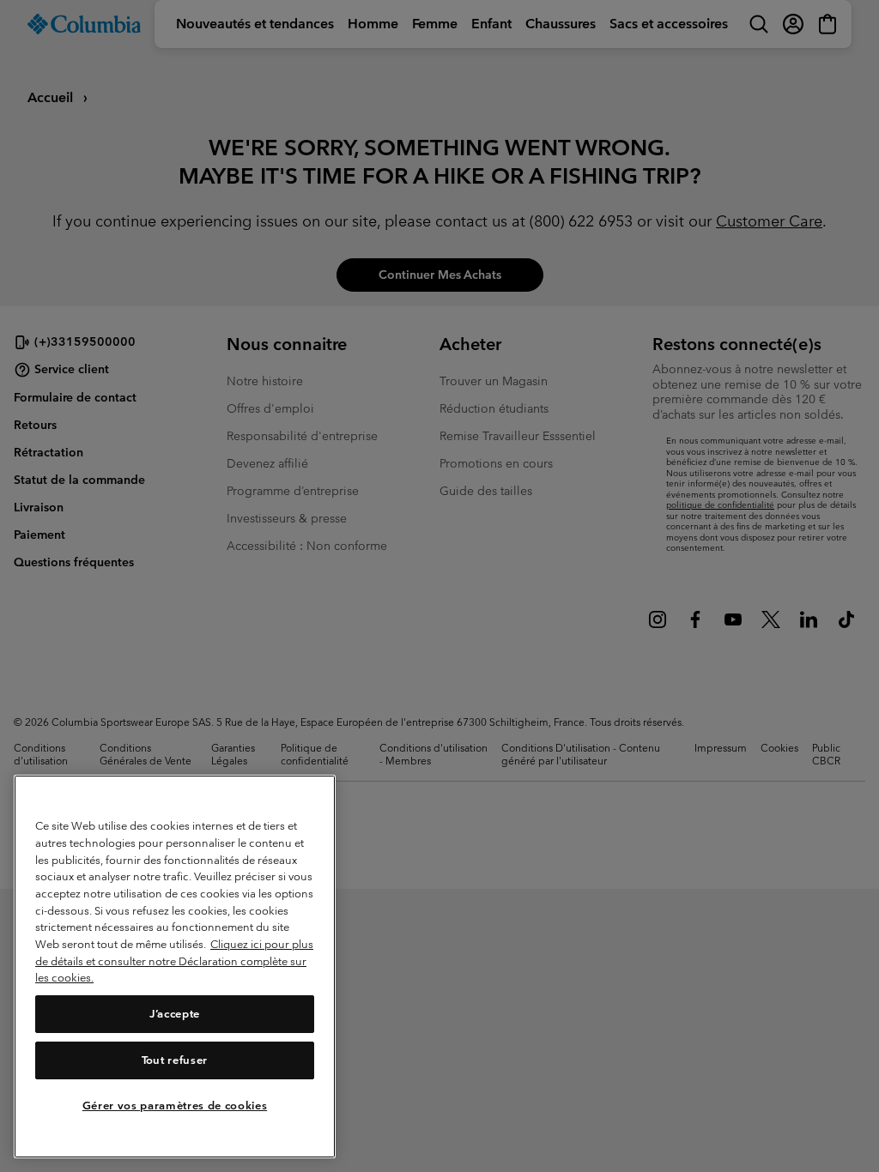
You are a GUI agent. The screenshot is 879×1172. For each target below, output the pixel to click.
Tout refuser (175, 1060)
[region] (175, 966)
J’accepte (174, 1013)
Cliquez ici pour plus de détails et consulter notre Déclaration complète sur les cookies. (174, 961)
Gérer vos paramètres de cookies (174, 1105)
